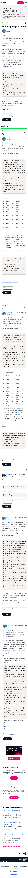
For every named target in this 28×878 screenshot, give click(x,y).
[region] (14, 870)
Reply (6, 119)
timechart (10, 109)
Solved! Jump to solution (10, 23)
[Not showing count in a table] (26, 302)
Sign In (20, 2)
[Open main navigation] (26, 2)
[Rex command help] (23, 302)
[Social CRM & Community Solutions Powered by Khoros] (22, 853)
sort (4, 728)
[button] (25, 23)
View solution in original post (10, 282)
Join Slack (14, 778)
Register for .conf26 (14, 758)
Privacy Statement (13, 871)
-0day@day (17, 237)
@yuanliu (10, 522)
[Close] (26, 864)
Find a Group (14, 797)
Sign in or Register (18, 14)
